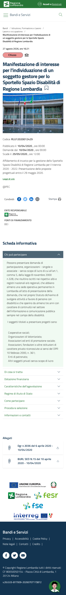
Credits (36, 544)
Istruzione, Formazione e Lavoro (26, 28)
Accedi (46, 4)
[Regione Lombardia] (13, 214)
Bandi (5, 28)
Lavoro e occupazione (13, 31)
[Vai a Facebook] (6, 555)
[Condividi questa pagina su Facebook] (19, 199)
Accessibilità (22, 539)
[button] (60, 14)
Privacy (7, 539)
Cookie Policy (40, 539)
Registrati (57, 4)
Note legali (9, 544)
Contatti (23, 544)
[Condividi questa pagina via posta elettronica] (37, 199)
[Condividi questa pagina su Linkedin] (31, 199)
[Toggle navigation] (5, 15)
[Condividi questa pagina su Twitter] (25, 199)
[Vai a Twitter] (14, 555)
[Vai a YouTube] (23, 555)
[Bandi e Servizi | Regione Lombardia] (13, 4)
